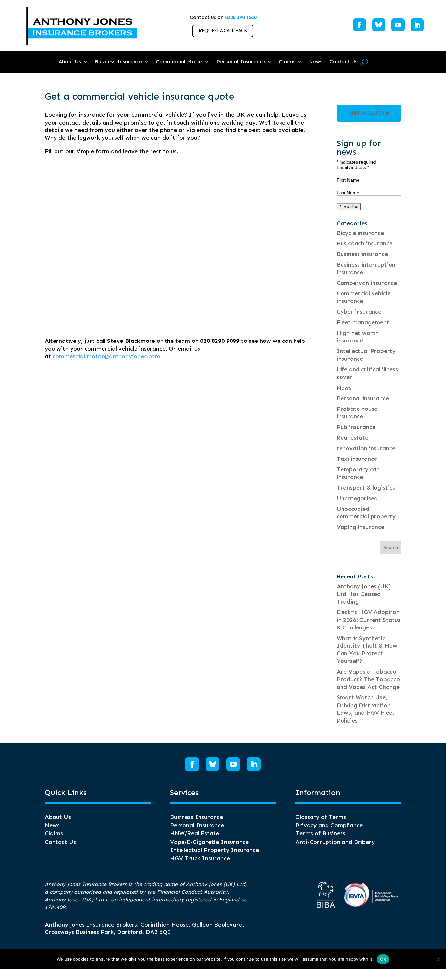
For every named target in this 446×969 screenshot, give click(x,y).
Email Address (353, 167)
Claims (287, 61)
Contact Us (343, 61)
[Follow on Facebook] (359, 24)
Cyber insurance (359, 311)
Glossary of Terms (320, 817)
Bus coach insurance (364, 243)
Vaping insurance (360, 527)
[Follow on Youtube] (398, 24)
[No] (438, 959)
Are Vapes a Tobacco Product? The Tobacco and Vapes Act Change (368, 679)
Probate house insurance (357, 412)
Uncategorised (357, 498)
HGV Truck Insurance (200, 858)
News (315, 61)
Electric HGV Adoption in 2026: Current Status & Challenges (369, 620)
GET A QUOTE (369, 112)
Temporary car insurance (358, 473)
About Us (69, 61)
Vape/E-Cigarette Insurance (209, 841)
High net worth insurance (358, 336)
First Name (348, 180)
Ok (383, 958)
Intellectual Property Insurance (214, 850)
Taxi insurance (357, 458)
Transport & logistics (366, 487)
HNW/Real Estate (194, 833)
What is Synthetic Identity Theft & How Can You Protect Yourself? (367, 650)
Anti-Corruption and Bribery (335, 841)
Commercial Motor (179, 61)
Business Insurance (118, 61)
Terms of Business (320, 833)
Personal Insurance (240, 61)
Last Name (348, 192)
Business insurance (362, 254)
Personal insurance (363, 398)
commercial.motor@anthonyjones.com (106, 356)
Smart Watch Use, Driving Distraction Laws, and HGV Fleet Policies (366, 709)
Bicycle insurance (360, 233)
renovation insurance (366, 448)
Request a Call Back (223, 31)
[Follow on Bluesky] (378, 24)
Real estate (352, 437)
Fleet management (363, 322)
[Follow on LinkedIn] (417, 24)
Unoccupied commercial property (366, 512)
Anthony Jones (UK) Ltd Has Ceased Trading (364, 594)
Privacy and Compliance (329, 825)
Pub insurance (356, 427)
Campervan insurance (367, 283)
